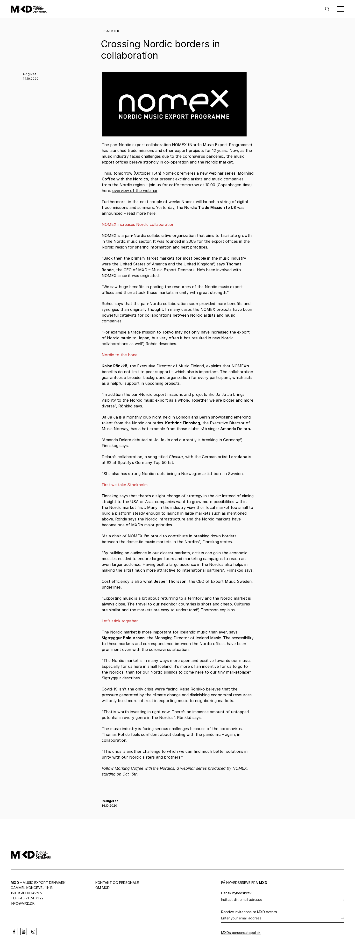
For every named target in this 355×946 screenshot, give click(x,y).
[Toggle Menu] (340, 9)
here (151, 213)
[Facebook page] (14, 931)
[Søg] (327, 9)
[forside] (29, 9)
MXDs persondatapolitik (241, 933)
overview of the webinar (134, 190)
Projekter (110, 31)
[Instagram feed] (33, 931)
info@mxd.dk (23, 903)
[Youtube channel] (23, 931)
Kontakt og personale (117, 883)
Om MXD (102, 888)
